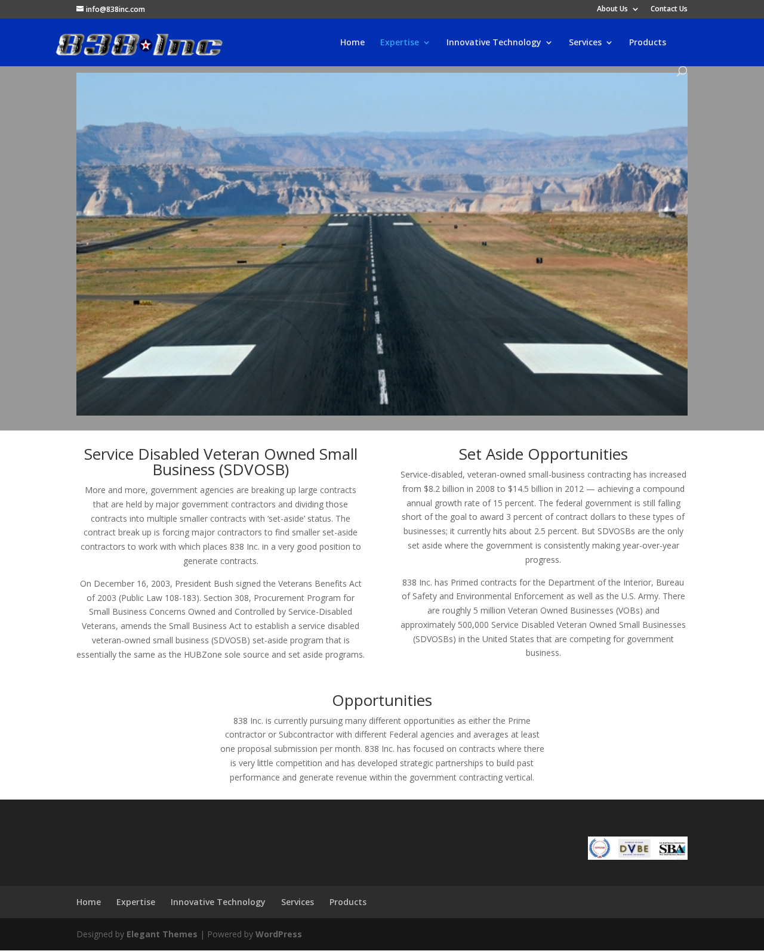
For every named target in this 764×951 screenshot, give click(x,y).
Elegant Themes (162, 934)
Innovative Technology (493, 43)
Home (352, 43)
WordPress (278, 934)
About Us (612, 9)
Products (647, 43)
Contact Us (669, 9)
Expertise (399, 43)
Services (585, 43)
